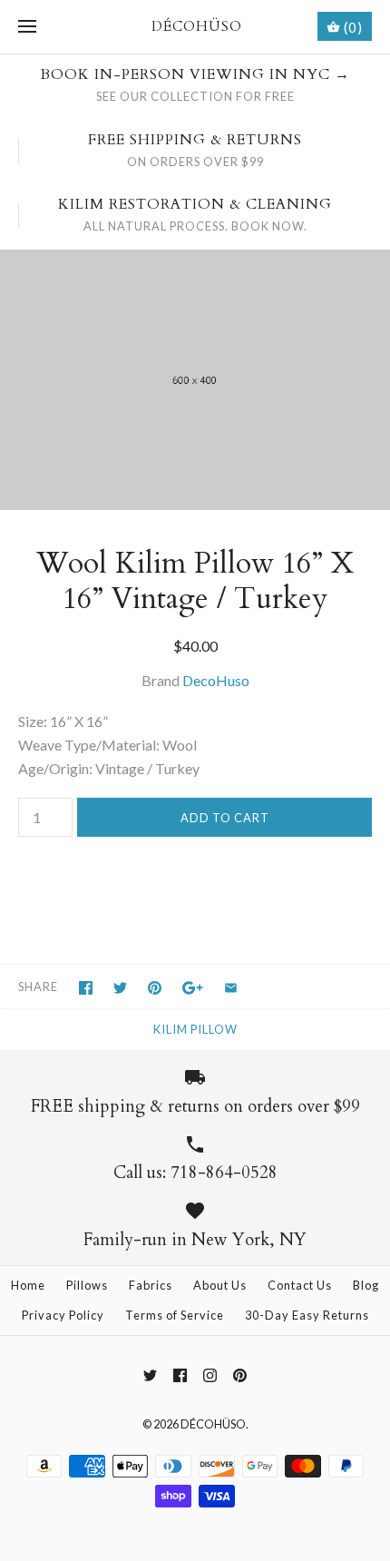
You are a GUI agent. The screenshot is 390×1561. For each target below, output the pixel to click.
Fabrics (150, 1285)
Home (28, 1285)
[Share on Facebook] (86, 988)
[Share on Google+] (192, 988)
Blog (366, 1285)
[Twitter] (150, 1375)
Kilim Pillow (195, 1029)
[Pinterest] (240, 1375)
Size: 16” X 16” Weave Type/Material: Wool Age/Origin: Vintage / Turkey (109, 744)
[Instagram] (210, 1375)
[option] (195, 380)
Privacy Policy (63, 1315)
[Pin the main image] (154, 988)
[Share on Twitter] (120, 988)
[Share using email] (231, 988)
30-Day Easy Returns (307, 1315)
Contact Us (300, 1285)
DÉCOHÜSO (213, 1424)
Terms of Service (174, 1315)
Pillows (87, 1285)
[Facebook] (180, 1375)
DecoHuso (215, 680)
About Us (220, 1285)
